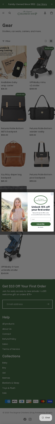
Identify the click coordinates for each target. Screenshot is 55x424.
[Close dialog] (52, 194)
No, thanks (40, 227)
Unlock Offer (41, 224)
